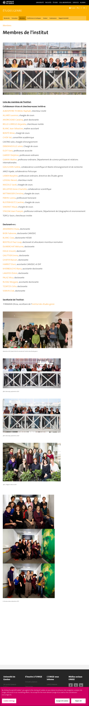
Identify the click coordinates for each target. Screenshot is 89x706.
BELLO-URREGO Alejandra (14, 124)
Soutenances (53, 18)
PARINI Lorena (9, 198)
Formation (14, 18)
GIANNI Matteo (10, 159)
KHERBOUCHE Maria (12, 268)
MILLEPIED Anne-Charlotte (15, 189)
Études (55, 2)
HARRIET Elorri (9, 264)
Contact (45, 18)
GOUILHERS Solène (11, 167)
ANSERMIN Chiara (11, 229)
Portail (73, 8)
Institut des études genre (43, 304)
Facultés (48, 2)
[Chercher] (78, 8)
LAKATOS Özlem (10, 273)
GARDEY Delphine (11, 155)
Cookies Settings (9, 701)
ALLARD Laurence (10, 115)
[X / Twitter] (75, 685)
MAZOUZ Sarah (10, 184)
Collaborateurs (65, 2)
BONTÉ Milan (9, 133)
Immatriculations (31, 682)
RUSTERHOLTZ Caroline (13, 202)
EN (84, 8)
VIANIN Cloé (8, 290)
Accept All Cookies (62, 701)
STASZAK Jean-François (13, 211)
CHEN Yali (7, 137)
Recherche (7, 18)
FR (81, 8)
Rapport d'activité (63, 18)
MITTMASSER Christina (13, 193)
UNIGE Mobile (52, 684)
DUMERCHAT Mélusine (13, 246)
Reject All (78, 701)
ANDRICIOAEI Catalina (13, 119)
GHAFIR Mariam (10, 259)
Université (40, 2)
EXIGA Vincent (9, 251)
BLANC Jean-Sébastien (13, 128)
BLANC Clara (8, 237)
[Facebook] (70, 685)
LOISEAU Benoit (10, 180)
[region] (44, 696)
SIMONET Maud (10, 206)
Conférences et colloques (34, 18)
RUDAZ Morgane (10, 282)
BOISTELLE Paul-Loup (12, 242)
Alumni (83, 2)
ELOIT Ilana (8, 150)
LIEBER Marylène (10, 175)
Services (76, 2)
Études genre (12, 11)
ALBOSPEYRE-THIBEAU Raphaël (17, 111)
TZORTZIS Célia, (10, 286)
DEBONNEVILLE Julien (13, 146)
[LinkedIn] (81, 685)
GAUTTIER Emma (10, 255)
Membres (22, 18)
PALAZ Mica (8, 277)
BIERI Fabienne (9, 233)
